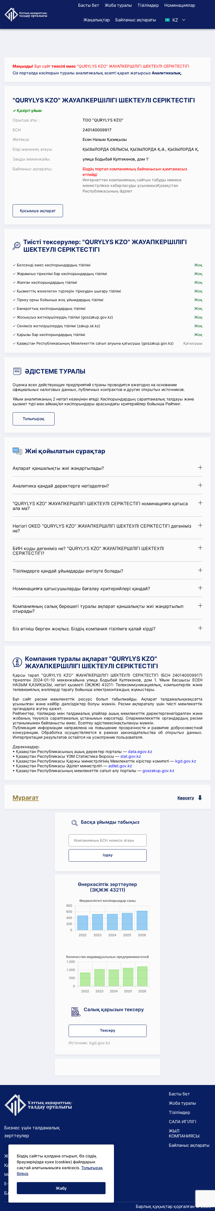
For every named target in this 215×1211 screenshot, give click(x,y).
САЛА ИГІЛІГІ (182, 1121)
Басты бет (88, 5)
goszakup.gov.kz (158, 770)
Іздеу (108, 855)
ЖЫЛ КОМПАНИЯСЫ (184, 1133)
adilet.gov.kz (120, 765)
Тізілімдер (148, 5)
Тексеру (107, 1030)
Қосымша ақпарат (38, 210)
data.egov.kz (140, 751)
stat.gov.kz (130, 756)
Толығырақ (34, 418)
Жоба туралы (118, 5)
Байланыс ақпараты (135, 19)
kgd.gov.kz (185, 761)
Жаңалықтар (96, 19)
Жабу (61, 1188)
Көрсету (185, 797)
